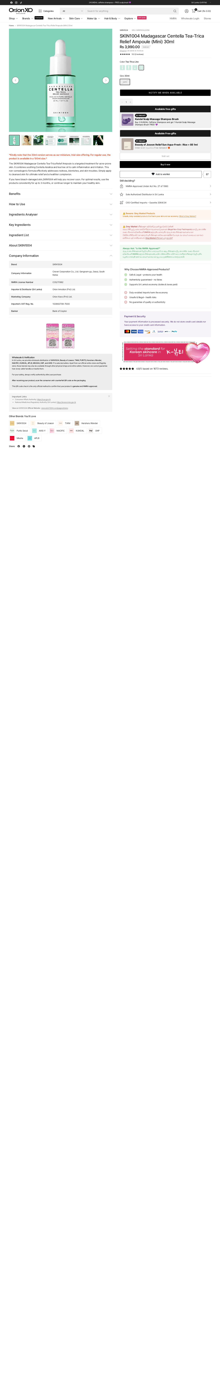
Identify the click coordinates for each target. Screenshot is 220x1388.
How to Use (17, 204)
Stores (207, 18)
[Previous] (15, 80)
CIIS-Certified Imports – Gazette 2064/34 (146, 202)
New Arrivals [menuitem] (55, 18)
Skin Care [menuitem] (74, 18)
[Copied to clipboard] (34, 446)
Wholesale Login (190, 18)
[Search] (175, 11)
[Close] (109, 396)
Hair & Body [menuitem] (110, 18)
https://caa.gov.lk (44, 399)
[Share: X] (24, 446)
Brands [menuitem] (26, 18)
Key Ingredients (20, 225)
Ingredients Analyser (23, 214)
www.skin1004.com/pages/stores (54, 408)
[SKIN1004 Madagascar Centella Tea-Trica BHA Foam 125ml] (128, 67)
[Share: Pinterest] (29, 446)
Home (11, 25)
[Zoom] (106, 34)
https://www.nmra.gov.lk (66, 402)
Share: (12, 446)
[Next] (105, 80)
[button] (165, 92)
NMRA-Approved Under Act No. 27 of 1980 (147, 186)
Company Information (24, 256)
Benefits (14, 194)
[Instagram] (16, 2)
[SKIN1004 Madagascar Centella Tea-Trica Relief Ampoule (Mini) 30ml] (141, 67)
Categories (48, 11)
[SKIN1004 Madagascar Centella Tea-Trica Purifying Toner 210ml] (122, 67)
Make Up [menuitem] (92, 18)
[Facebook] (11, 2)
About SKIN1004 (20, 245)
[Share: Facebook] (19, 446)
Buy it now (165, 164)
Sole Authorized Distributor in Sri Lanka (145, 194)
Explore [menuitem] (129, 18)
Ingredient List (19, 235)
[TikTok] (21, 2)
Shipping (123, 51)
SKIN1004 (124, 30)
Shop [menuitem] (12, 18)
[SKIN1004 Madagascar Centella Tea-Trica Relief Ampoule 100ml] (135, 67)
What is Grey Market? (187, 216)
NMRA (173, 18)
